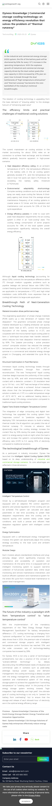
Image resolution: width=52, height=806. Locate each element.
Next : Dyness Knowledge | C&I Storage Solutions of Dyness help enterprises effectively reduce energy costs (24, 723)
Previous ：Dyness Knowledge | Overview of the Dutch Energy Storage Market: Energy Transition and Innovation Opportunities (25, 714)
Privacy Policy (34, 795)
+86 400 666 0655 (20, 775)
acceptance (26, 801)
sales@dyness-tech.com (19, 771)
